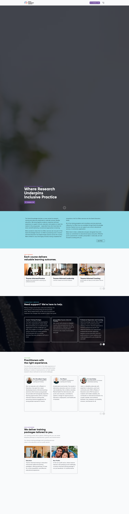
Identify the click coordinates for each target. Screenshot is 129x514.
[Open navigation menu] (103, 2)
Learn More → (101, 240)
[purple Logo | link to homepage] (29, 2)
